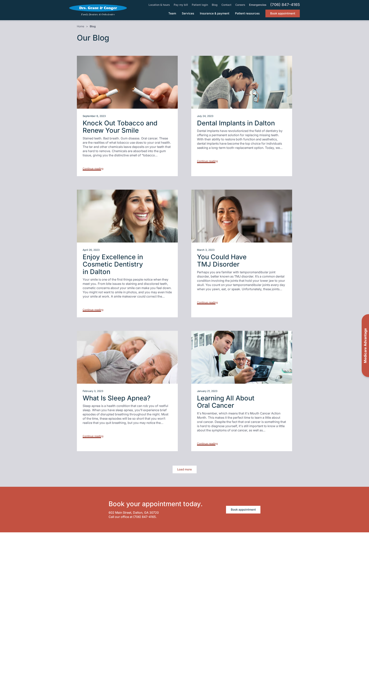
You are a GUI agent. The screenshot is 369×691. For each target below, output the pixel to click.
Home (80, 26)
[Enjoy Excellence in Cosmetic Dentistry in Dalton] (127, 216)
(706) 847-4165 (144, 517)
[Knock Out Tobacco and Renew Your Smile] (127, 82)
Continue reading (93, 168)
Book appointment (243, 509)
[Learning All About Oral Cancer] (241, 357)
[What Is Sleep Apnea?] (127, 357)
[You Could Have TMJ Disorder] (241, 216)
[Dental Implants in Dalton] (241, 82)
